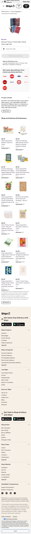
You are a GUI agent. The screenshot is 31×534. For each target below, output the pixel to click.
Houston (4, 455)
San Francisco (6, 450)
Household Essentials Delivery (11, 362)
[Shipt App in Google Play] (19, 324)
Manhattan (5, 457)
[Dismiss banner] (2, 2)
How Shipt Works (7, 373)
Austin (3, 447)
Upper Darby (5, 474)
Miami (3, 452)
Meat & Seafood (6, 342)
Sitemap (4, 404)
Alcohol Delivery (6, 355)
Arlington (4, 467)
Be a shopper (5, 428)
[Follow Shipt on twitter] (15, 493)
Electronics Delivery (7, 360)
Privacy (15, 516)
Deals (3, 385)
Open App (26, 1)
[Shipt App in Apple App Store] (6, 324)
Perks (3, 435)
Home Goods (5, 338)
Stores (3, 375)
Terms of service (6, 516)
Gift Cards (4, 380)
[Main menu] (3, 6)
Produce (4, 340)
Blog (2, 400)
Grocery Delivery (6, 353)
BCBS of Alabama (7, 489)
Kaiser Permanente (7, 487)
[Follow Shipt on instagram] (7, 493)
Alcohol (3, 333)
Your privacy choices (11, 519)
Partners (4, 402)
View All (3, 345)
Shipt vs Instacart (7, 382)
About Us (4, 392)
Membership (5, 377)
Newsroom (4, 397)
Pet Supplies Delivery (8, 358)
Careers (4, 395)
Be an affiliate (6, 432)
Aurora (3, 470)
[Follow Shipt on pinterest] (11, 493)
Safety (3, 437)
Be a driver (4, 430)
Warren (3, 472)
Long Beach (5, 477)
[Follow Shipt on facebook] (2, 493)
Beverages (4, 335)
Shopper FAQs (6, 440)
